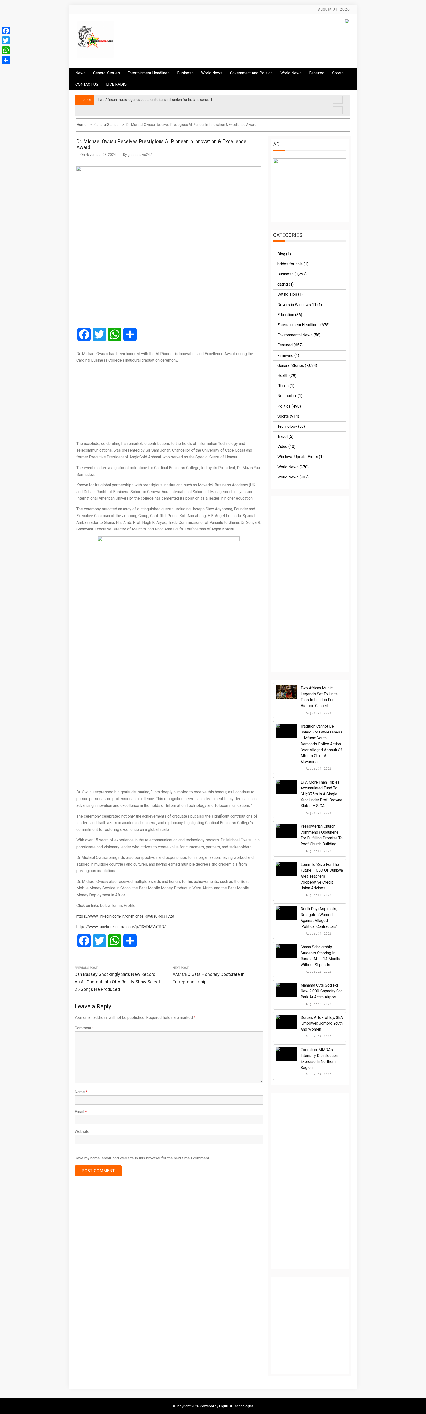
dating (282, 284)
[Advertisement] (168, 401)
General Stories (106, 73)
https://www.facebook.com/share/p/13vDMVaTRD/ (121, 926)
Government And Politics (251, 73)
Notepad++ (287, 395)
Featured (316, 73)
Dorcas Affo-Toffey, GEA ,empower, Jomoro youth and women (322, 1023)
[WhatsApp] (6, 50)
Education (285, 314)
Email (81, 1111)
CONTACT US (86, 84)
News (80, 73)
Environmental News (295, 335)
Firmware (285, 355)
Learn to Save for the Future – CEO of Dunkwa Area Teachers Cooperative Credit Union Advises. (322, 876)
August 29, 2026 (318, 971)
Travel (282, 436)
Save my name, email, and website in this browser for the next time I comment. (142, 1158)
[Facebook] (6, 30)
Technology (287, 426)
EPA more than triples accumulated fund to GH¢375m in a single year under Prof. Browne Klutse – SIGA (321, 794)
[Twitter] (6, 40)
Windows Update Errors (297, 456)
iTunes (283, 385)
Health (282, 375)
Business (185, 73)
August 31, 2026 (318, 713)
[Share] (6, 60)
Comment (84, 1028)
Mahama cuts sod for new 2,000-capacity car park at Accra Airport (321, 991)
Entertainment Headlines (148, 73)
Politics (284, 406)
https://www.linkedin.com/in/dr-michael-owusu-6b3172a (125, 916)
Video (282, 446)
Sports (283, 416)
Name (81, 1092)
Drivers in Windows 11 (296, 304)
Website (82, 1131)
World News (211, 73)
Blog (281, 254)
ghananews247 (140, 155)
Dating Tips (287, 294)
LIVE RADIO (116, 84)
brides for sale (290, 264)
